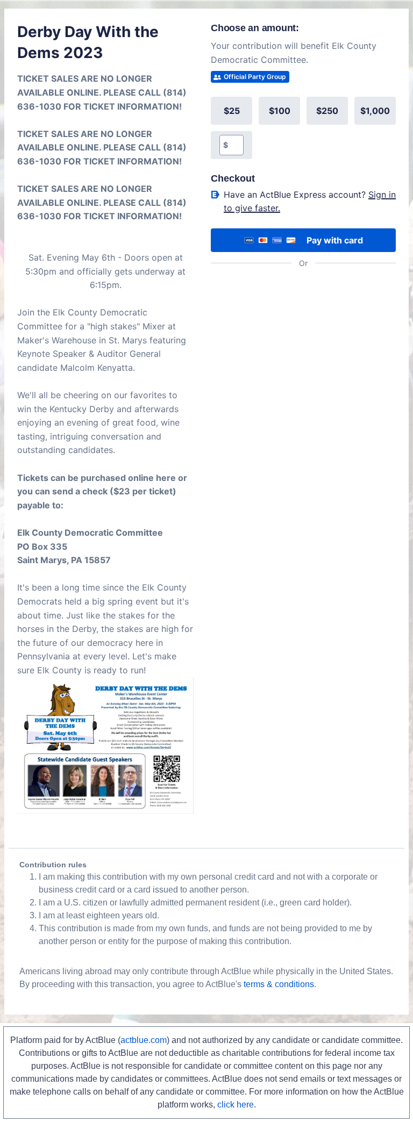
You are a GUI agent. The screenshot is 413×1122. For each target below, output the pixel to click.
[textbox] (235, 145)
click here (235, 1104)
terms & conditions (279, 984)
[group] (303, 128)
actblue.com (143, 1040)
